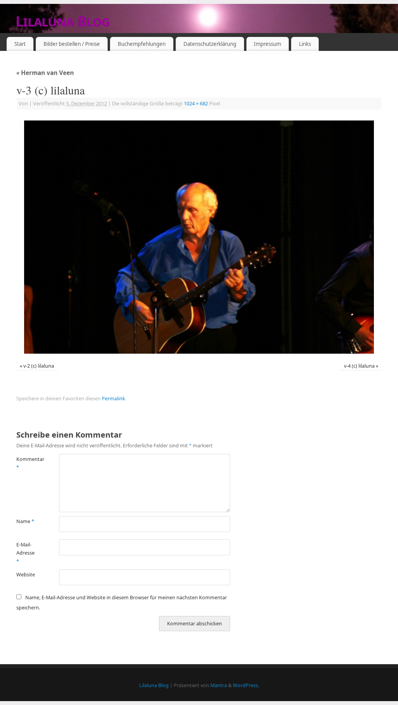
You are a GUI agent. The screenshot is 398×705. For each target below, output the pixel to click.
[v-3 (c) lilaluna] (199, 236)
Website (25, 574)
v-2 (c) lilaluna (38, 366)
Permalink (113, 398)
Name (25, 521)
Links (305, 43)
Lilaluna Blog (63, 21)
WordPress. (246, 685)
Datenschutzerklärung (209, 43)
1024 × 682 (196, 103)
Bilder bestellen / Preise (72, 43)
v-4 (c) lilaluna (359, 366)
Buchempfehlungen (142, 43)
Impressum (267, 43)
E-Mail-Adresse (25, 553)
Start (20, 43)
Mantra (218, 685)
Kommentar (27, 463)
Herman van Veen (45, 73)
